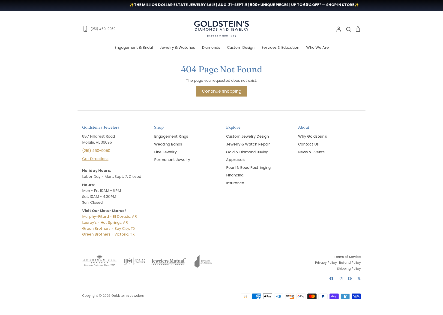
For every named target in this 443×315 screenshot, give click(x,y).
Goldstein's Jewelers (127, 295)
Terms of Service (347, 256)
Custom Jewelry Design (247, 136)
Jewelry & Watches (177, 47)
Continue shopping (221, 91)
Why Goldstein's (312, 136)
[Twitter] (359, 278)
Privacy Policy (326, 262)
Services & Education (280, 47)
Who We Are (317, 47)
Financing (234, 175)
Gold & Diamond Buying (247, 152)
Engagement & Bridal (133, 47)
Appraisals (235, 159)
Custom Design (240, 47)
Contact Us (308, 144)
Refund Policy (350, 262)
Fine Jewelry (165, 152)
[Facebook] (331, 278)
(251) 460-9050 (96, 150)
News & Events (311, 152)
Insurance (235, 183)
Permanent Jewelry (172, 159)
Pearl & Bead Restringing (248, 167)
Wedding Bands (168, 144)
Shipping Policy (349, 268)
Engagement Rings (171, 136)
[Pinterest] (349, 278)
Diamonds (211, 47)
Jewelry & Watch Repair (248, 144)
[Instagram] (340, 278)
